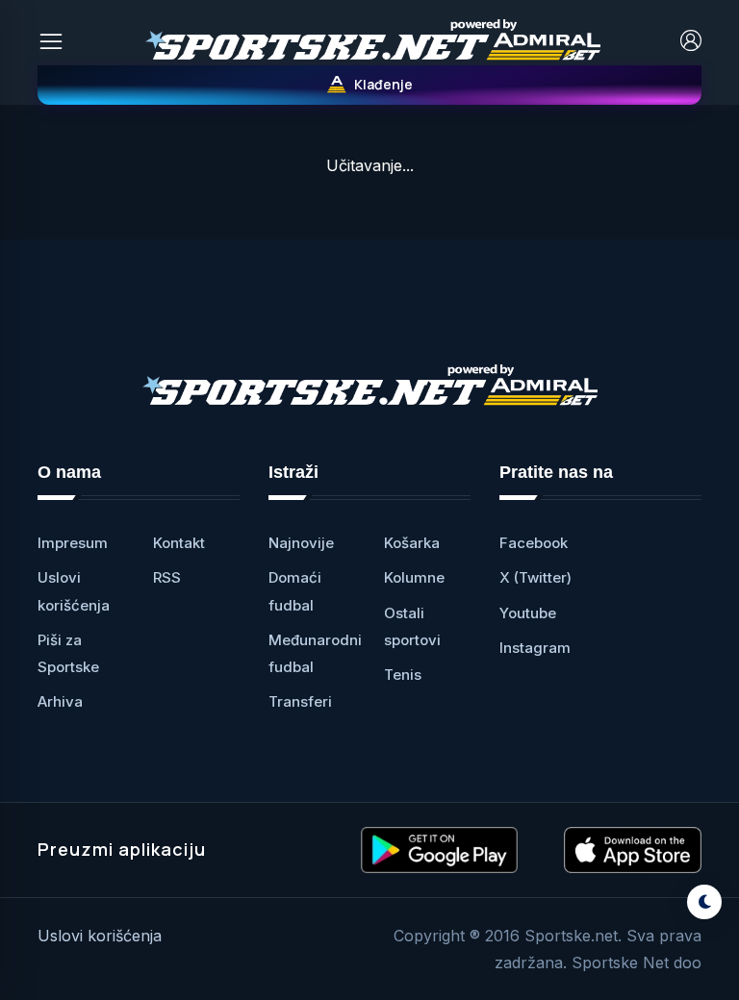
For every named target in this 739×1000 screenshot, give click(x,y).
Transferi (300, 701)
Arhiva (60, 701)
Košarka (412, 543)
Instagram (535, 647)
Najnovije (301, 543)
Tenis (402, 674)
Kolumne (414, 577)
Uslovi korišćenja (100, 935)
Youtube (527, 613)
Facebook (533, 543)
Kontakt (179, 543)
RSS (167, 577)
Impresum (73, 543)
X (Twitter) (535, 577)
